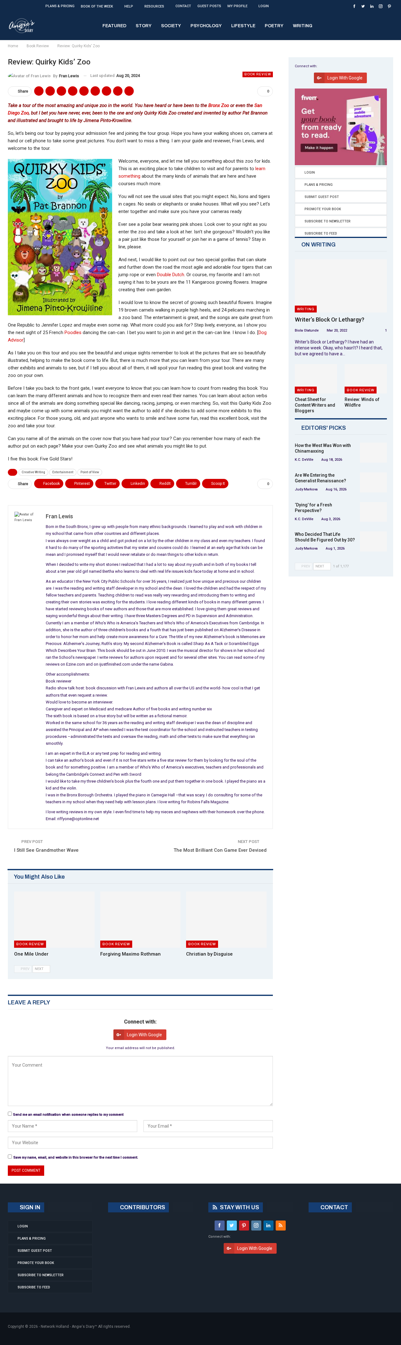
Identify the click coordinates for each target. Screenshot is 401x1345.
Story (144, 25)
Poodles (73, 332)
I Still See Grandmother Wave (46, 850)
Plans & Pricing (60, 6)
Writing (302, 25)
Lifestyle (243, 25)
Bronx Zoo (218, 105)
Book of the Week (97, 6)
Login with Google (144, 1034)
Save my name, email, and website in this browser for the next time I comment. (75, 1157)
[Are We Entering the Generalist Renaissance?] (373, 482)
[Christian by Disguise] (226, 919)
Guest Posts (209, 6)
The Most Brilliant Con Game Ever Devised (220, 850)
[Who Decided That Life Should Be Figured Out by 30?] (373, 541)
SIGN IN (29, 1207)
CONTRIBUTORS (142, 1207)
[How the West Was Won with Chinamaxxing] (373, 453)
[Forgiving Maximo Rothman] (140, 919)
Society (171, 25)
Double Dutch (170, 274)
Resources (154, 6)
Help (128, 6)
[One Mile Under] (54, 919)
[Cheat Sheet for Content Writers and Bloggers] (316, 379)
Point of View (90, 472)
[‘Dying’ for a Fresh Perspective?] (373, 512)
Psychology (206, 25)
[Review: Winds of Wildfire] (366, 379)
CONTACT (333, 1207)
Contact (183, 6)
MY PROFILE (237, 6)
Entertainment (62, 472)
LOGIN (263, 6)
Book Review (257, 74)
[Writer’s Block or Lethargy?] (341, 286)
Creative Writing (33, 472)
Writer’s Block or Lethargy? (329, 319)
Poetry (274, 25)
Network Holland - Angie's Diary (68, 1326)
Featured (114, 25)
